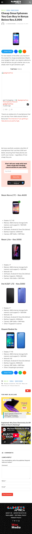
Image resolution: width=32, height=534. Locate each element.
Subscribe (16, 177)
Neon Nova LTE (6, 385)
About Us (9, 513)
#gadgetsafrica (23, 100)
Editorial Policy (20, 515)
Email (4, 487)
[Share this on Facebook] (16, 51)
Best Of (3, 10)
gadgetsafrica (8, 104)
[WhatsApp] (20, 51)
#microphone (7, 102)
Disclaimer (9, 515)
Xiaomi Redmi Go (15, 385)
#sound (14, 102)
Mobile (8, 10)
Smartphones (15, 10)
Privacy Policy (16, 517)
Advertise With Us (20, 513)
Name (4, 481)
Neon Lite (24, 383)
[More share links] (24, 51)
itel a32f (19, 383)
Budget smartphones (10, 383)
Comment (5, 465)
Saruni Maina (11, 23)
